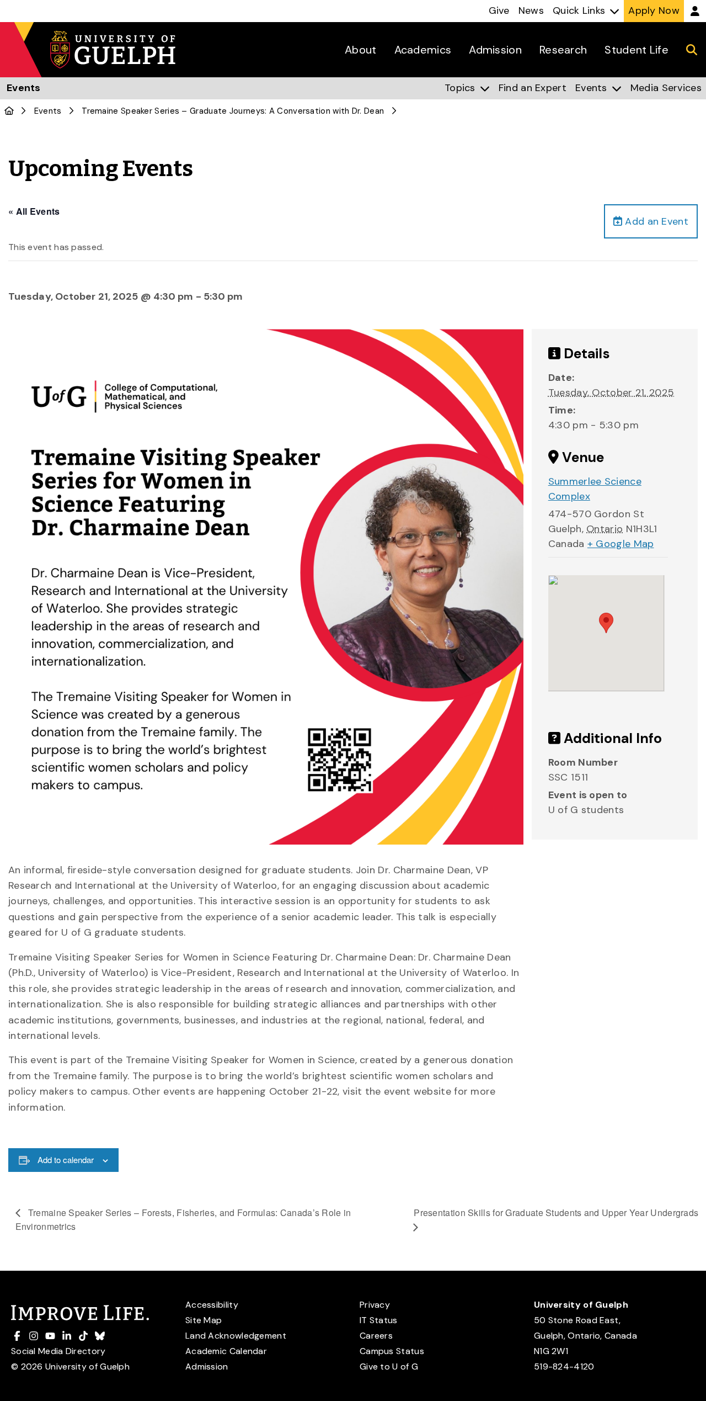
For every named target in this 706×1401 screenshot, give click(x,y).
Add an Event (655, 221)
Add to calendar (66, 1159)
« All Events (34, 211)
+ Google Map (620, 543)
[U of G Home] (9, 110)
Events (48, 110)
